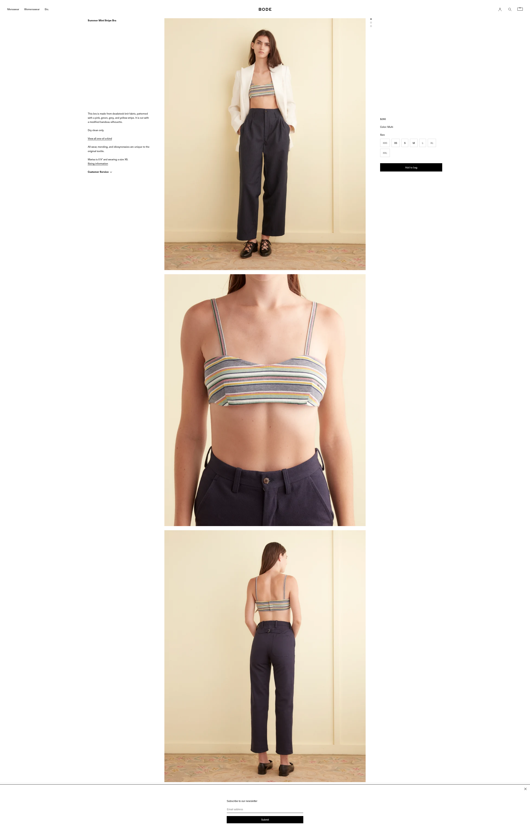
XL (431, 143)
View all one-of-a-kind (100, 138)
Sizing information (98, 163)
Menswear (13, 9)
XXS (385, 143)
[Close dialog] (525, 788)
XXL (385, 153)
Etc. (47, 9)
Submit (265, 819)
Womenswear (32, 9)
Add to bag (411, 167)
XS (395, 143)
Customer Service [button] (98, 172)
